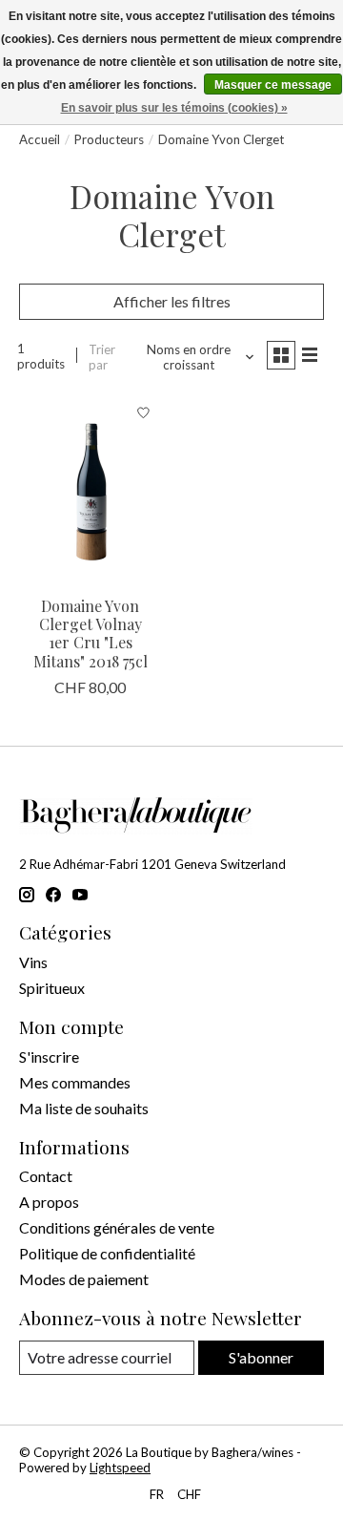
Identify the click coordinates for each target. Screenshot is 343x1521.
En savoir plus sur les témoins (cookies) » (174, 108)
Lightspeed (120, 1467)
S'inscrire (49, 1056)
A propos (49, 1202)
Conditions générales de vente (116, 1227)
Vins (33, 962)
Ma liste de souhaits (84, 1108)
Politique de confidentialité (107, 1253)
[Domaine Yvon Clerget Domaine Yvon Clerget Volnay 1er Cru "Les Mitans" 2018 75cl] (90, 490)
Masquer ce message (273, 85)
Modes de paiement (84, 1279)
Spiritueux (52, 988)
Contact (45, 1176)
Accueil (39, 139)
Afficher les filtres (172, 301)
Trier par (102, 357)
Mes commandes (75, 1082)
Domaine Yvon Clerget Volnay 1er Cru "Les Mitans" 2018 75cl (90, 633)
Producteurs (109, 139)
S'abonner (261, 1357)
